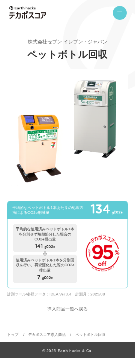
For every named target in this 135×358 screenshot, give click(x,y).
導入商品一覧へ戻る (67, 309)
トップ (12, 335)
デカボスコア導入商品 (47, 335)
